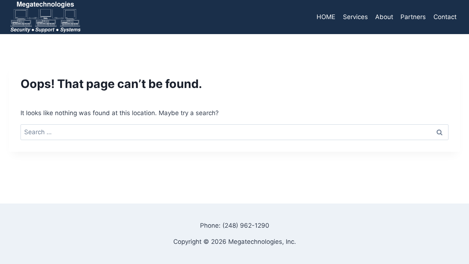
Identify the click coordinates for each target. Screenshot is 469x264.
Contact (445, 17)
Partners (413, 17)
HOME (326, 17)
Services (355, 17)
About (384, 17)
